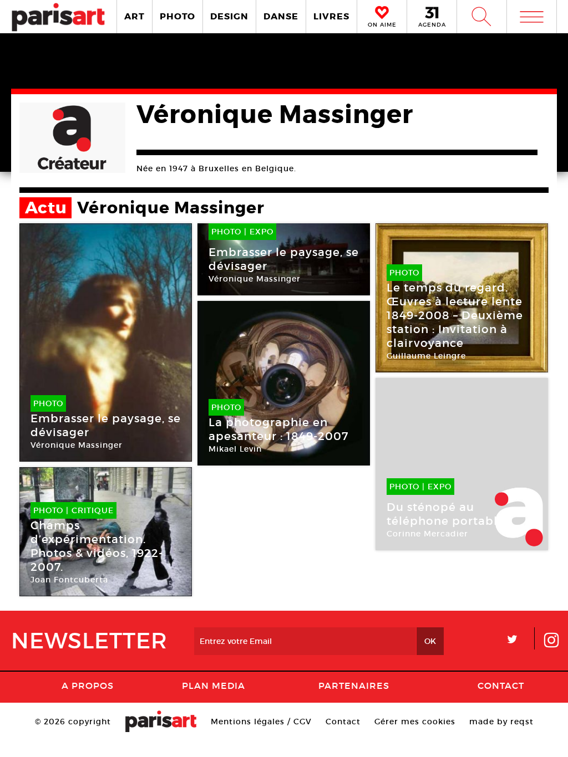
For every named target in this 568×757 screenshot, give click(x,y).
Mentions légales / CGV (261, 722)
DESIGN (229, 16)
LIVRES (331, 16)
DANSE (280, 16)
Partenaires (353, 685)
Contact (501, 685)
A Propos (88, 685)
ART (134, 16)
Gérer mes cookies (414, 722)
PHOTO (177, 16)
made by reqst (501, 722)
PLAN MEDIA (213, 685)
